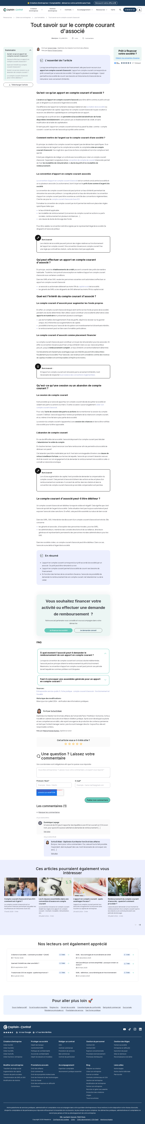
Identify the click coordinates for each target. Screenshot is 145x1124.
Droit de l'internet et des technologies (44, 1077)
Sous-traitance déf (19, 1007)
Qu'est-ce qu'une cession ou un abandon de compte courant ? (18, 71)
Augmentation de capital (12, 1071)
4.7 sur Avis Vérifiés (43, 1032)
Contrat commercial (66, 1048)
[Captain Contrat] (13, 9)
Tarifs (113, 10)
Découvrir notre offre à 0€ (105, 3)
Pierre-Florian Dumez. (51, 731)
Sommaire (10, 50)
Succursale (127, 1007)
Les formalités (39, 17)
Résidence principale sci (54, 1010)
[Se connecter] (139, 10)
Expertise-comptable (66, 1068)
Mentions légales (106, 1119)
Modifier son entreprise (13, 1065)
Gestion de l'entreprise (94, 1080)
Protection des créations (95, 1092)
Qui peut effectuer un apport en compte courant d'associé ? (18, 60)
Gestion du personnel (95, 1041)
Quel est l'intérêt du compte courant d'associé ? (17, 66)
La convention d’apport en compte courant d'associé (57, 180)
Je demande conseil (88, 630)
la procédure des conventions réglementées (77, 375)
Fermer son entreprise (94, 1086)
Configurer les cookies (61, 1119)
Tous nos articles (92, 1098)
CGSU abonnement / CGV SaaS (87, 1119)
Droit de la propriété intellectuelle (43, 1074)
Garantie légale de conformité (89, 1007)
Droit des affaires (37, 1068)
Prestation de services (67, 1051)
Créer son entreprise (23, 17)
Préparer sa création (93, 1068)
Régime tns (54, 1007)
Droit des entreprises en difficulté (43, 1083)
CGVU (73, 1119)
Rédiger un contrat (67, 1041)
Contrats (68, 10)
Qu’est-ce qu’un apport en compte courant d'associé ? (17, 55)
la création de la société (95, 107)
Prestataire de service (75, 1010)
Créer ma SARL (8, 1051)
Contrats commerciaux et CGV (97, 1077)
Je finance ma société (59, 630)
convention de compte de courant (81, 160)
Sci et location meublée (38, 1007)
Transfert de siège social (12, 1068)
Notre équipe (118, 1068)
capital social (84, 286)
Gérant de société (68, 1007)
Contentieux (35, 1086)
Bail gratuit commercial (112, 1007)
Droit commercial (37, 1071)
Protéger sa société (39, 1041)
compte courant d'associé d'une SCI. (66, 199)
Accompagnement (83, 10)
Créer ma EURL (8, 1054)
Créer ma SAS (8, 1045)
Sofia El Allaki (52, 48)
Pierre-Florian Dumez (55, 50)
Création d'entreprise (33, 10)
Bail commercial (64, 1054)
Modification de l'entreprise (96, 1083)
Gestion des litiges (122, 1041)
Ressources (100, 10)
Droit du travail (36, 1080)
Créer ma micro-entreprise (12, 1057)
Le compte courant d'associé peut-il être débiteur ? (17, 77)
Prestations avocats (39, 1065)
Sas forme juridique (93, 1010)
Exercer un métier (92, 1074)
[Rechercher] (120, 10)
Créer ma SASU (8, 1048)
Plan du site (118, 1074)
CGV (60, 1045)
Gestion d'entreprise (52, 10)
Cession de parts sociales (12, 1074)
